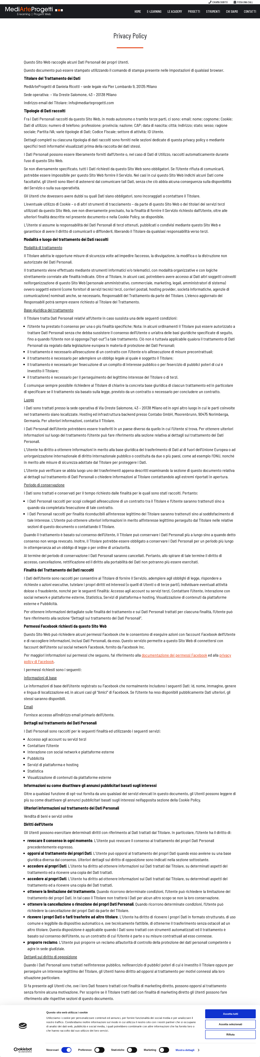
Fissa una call (245, 2)
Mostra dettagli (185, 1050)
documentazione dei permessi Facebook (174, 655)
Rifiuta (230, 1034)
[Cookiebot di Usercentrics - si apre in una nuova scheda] (22, 1050)
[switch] (99, 1050)
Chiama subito (220, 2)
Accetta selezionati (230, 1024)
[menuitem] (137, 11)
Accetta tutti (230, 1013)
